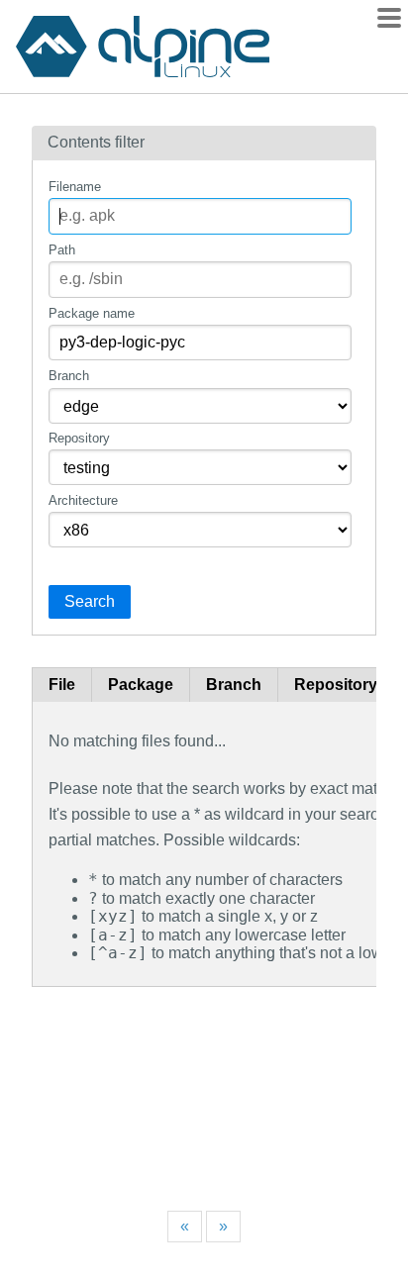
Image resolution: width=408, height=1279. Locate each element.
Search (89, 601)
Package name (92, 313)
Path (62, 250)
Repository (79, 438)
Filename (75, 186)
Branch (69, 375)
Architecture (83, 500)
